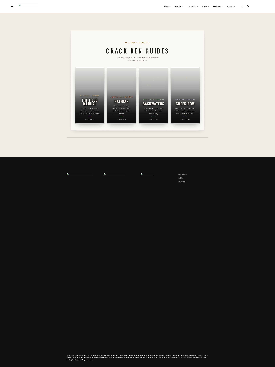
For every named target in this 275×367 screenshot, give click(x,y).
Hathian (180, 178)
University (181, 182)
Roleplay (178, 6)
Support (230, 6)
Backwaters (182, 174)
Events (204, 6)
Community (192, 6)
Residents (217, 6)
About (166, 6)
